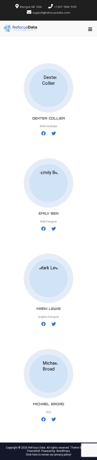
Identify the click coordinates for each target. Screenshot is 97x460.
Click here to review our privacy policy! (48, 454)
